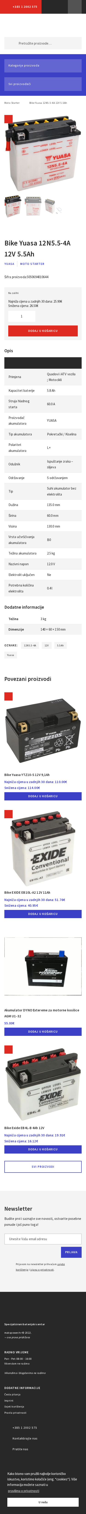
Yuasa (9, 264)
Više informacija (75, 7)
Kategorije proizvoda (23, 65)
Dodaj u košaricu (43, 331)
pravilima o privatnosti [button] (23, 1491)
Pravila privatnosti (15, 1412)
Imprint (9, 1400)
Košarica (71, 25)
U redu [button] (43, 1502)
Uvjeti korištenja (14, 1406)
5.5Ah (60, 645)
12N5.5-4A (30, 645)
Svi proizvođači (19, 84)
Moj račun (51, 25)
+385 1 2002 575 (25, 7)
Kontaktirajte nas (25, 1438)
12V (46, 645)
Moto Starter (11, 102)
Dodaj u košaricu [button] (43, 796)
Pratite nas (20, 1449)
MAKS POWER (14, 25)
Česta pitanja (12, 1394)
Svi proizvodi (43, 1167)
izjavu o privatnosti (42, 1269)
